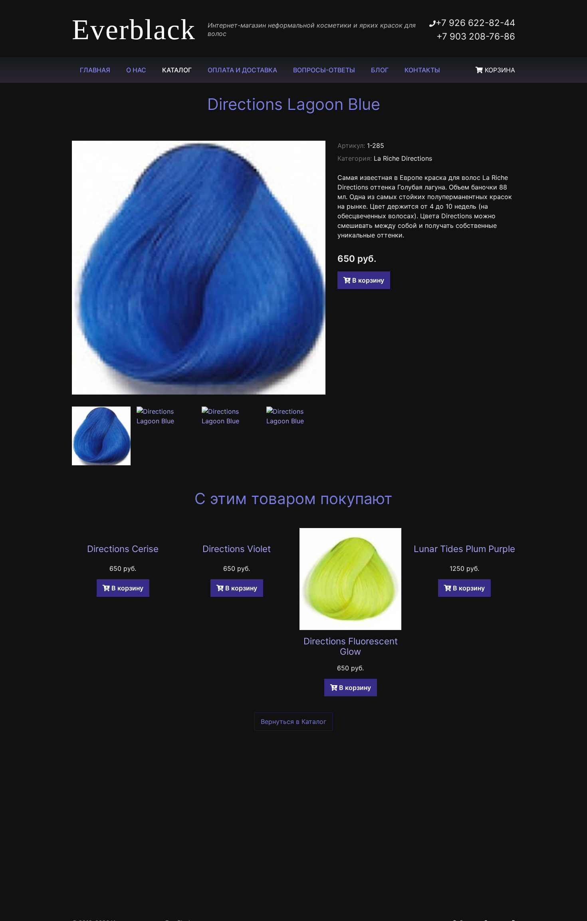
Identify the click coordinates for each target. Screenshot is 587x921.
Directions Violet (236, 548)
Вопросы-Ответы (324, 70)
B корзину (367, 280)
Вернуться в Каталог (293, 722)
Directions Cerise (123, 548)
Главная (95, 70)
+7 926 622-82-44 (475, 22)
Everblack (134, 30)
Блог (380, 70)
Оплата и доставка (242, 70)
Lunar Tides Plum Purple (464, 548)
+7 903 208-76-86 (475, 36)
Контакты (422, 70)
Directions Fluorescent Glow (350, 646)
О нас (136, 70)
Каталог (177, 70)
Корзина (499, 70)
